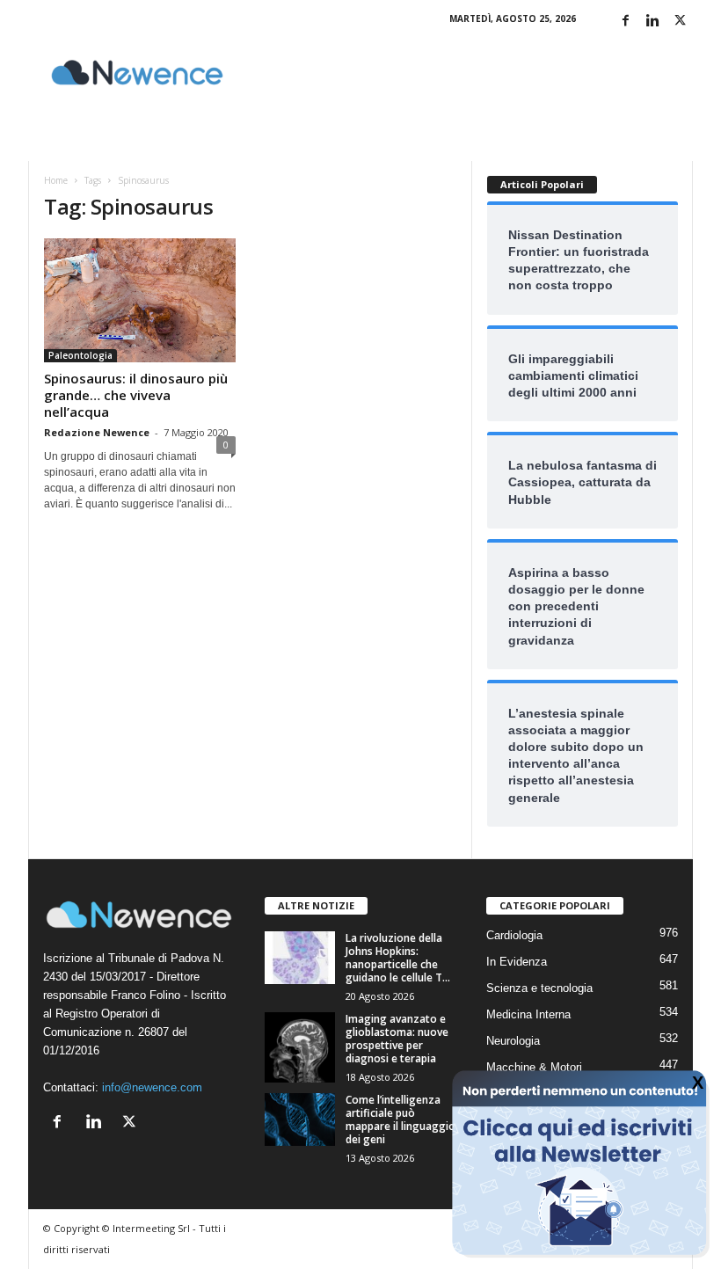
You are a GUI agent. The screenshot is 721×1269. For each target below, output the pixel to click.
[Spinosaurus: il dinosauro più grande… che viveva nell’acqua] (140, 300)
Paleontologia (80, 355)
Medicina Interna (528, 1014)
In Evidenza (516, 961)
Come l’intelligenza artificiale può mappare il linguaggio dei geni (400, 1119)
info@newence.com (152, 1087)
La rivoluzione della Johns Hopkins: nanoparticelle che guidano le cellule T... (398, 957)
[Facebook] (625, 21)
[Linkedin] (652, 21)
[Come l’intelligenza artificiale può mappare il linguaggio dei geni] (300, 1119)
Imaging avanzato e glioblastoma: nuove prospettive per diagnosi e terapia (397, 1038)
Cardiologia (514, 935)
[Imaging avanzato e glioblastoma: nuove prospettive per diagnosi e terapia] (300, 1047)
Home (56, 180)
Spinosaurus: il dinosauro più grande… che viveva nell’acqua (136, 394)
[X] (679, 21)
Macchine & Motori (534, 1067)
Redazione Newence (96, 432)
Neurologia (513, 1040)
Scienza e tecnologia (539, 988)
